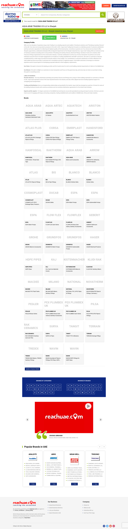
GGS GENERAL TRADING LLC (33, 467)
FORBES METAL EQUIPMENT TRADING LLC (33, 475)
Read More (27, 517)
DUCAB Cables (50, 202)
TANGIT (68, 333)
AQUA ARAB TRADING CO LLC (47, 21)
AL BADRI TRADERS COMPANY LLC (96, 463)
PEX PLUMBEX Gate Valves (73, 313)
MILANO (48, 289)
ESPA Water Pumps (71, 202)
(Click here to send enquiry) (31, 38)
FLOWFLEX (69, 222)
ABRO (32, 454)
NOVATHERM (90, 289)
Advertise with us (88, 510)
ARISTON (89, 113)
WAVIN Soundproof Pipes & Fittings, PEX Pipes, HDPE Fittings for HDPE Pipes (53, 360)
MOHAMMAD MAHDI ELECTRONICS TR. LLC (96, 467)
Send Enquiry (99, 31)
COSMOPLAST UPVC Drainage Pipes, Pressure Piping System (32, 204)
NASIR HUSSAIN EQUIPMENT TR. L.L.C (33, 463)
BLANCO (68, 179)
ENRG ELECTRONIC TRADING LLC (54, 468)
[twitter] (107, 526)
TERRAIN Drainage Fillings (93, 336)
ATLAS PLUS (28, 135)
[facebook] (104, 526)
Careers (106, 5)
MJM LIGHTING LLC (72, 467)
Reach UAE (16, 526)
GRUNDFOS (49, 244)
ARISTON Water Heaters (93, 115)
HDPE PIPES (28, 266)
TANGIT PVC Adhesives (72, 336)
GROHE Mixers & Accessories (33, 247)
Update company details (32, 369)
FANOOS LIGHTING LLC (73, 469)
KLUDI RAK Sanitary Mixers (93, 269)
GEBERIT (88, 222)
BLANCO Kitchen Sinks (72, 182)
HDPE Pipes (28, 269)
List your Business (54, 510)
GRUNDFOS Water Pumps (53, 247)
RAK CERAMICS (29, 333)
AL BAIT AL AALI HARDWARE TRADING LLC (96, 471)
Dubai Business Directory (56, 507)
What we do (87, 507)
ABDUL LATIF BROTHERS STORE (33, 465)
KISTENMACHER (70, 266)
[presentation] (27, 419)
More (33, 484)
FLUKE (95, 454)
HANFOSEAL (28, 157)
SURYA (48, 333)
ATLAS (27, 179)
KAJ (47, 266)
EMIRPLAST (69, 135)
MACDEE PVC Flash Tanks (32, 291)
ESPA (67, 200)
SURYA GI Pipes (50, 336)
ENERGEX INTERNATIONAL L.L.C (75, 476)
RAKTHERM (49, 157)
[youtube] (110, 526)
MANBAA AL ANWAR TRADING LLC (33, 469)
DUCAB (48, 200)
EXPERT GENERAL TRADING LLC (33, 473)
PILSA (88, 311)
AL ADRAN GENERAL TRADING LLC (96, 469)
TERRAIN (89, 333)
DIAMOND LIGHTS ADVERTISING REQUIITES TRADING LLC (54, 470)
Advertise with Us (119, 5)
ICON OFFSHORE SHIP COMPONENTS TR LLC (96, 473)
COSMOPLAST (29, 200)
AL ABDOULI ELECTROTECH (75, 472)
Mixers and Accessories (72, 159)
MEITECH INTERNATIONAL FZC (54, 476)
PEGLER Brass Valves (31, 313)
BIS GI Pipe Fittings (51, 182)
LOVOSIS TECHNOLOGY (32, 471)
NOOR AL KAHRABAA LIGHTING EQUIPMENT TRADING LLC (75, 465)
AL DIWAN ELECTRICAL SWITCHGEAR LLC (54, 480)
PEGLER (27, 311)
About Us (86, 505)
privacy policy (29, 510)
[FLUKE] (95, 458)
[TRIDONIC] (74, 458)
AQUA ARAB (28, 113)
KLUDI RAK (89, 266)
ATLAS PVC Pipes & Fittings (32, 182)
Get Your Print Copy (89, 513)
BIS (47, 179)
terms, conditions (19, 510)
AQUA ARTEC (49, 113)
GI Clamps (48, 115)
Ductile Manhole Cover (72, 115)
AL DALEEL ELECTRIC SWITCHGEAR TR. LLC (54, 478)
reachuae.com (33, 509)
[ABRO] (32, 458)
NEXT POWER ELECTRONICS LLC (54, 472)
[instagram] (114, 526)
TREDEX (27, 356)
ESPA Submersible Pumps (93, 202)
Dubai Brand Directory (55, 505)
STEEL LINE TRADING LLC (74, 474)
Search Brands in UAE (55, 513)
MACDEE (27, 289)
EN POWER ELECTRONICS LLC (54, 474)
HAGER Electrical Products (93, 247)
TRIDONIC (74, 454)
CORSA (48, 135)
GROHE (27, 244)
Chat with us (51, 38)
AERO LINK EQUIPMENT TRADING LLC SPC (96, 465)
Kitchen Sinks (90, 182)
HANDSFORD (90, 135)
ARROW (88, 157)
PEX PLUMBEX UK (51, 311)
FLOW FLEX (49, 222)
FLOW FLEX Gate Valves (52, 224)
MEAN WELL (53, 454)
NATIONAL (69, 289)
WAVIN (47, 356)
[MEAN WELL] (53, 460)
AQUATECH (69, 113)
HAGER (88, 244)
